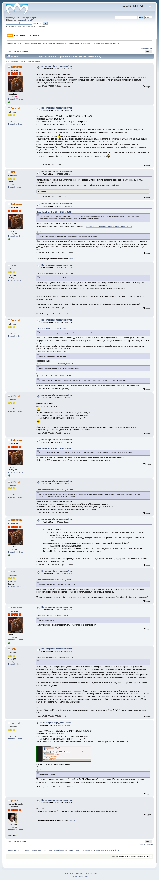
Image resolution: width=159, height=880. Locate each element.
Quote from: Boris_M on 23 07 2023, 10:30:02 (54, 448)
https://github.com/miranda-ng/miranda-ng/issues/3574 (109, 226)
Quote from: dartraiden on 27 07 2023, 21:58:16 (55, 580)
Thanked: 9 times (14, 187)
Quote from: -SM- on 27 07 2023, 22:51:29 (52, 615)
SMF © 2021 (79, 873)
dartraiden (16, 66)
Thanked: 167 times (15, 830)
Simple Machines (90, 873)
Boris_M (15, 108)
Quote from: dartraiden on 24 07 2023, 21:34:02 (55, 490)
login (27, 18)
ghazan (14, 800)
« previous (144, 48)
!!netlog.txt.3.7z (44, 787)
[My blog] (9, 102)
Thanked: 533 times (15, 99)
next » (150, 48)
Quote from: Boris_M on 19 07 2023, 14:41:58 (54, 212)
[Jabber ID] (15, 836)
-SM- (13, 172)
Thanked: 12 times (15, 124)
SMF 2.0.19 (69, 873)
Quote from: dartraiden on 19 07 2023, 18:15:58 (55, 273)
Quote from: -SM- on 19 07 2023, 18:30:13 (52, 328)
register (34, 18)
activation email (26, 20)
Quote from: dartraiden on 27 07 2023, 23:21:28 (55, 657)
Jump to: (114, 856)
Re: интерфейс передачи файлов (56, 66)
